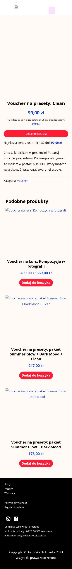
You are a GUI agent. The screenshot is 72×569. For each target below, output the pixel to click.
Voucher (22, 180)
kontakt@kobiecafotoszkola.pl (29, 535)
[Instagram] (8, 519)
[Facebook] (16, 519)
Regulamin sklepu (14, 507)
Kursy (7, 484)
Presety (8, 488)
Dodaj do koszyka (36, 133)
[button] (52, 10)
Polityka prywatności (15, 502)
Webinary (9, 493)
